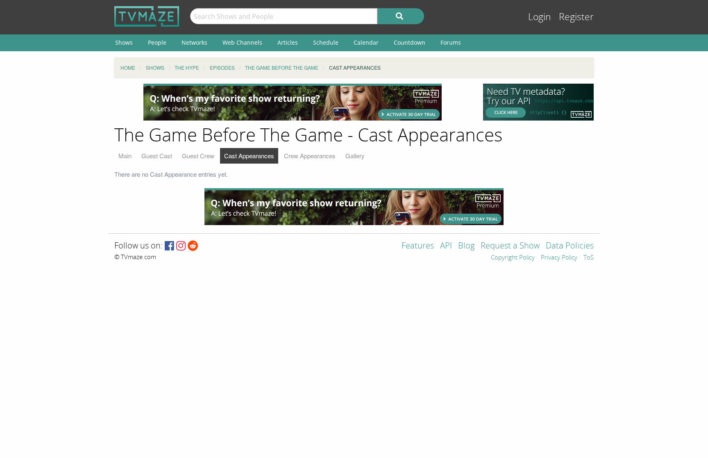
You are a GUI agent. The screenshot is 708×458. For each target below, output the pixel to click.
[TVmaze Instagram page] (181, 246)
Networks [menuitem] (194, 42)
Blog (466, 246)
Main (125, 155)
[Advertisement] (292, 102)
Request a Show (510, 246)
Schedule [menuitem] (325, 42)
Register (576, 17)
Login (539, 17)
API (446, 246)
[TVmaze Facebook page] (169, 246)
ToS (588, 258)
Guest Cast (156, 155)
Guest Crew (198, 155)
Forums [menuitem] (450, 42)
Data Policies (570, 246)
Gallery (355, 155)
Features (418, 246)
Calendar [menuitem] (366, 42)
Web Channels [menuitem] (242, 42)
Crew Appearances (310, 155)
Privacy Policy (559, 258)
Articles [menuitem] (287, 42)
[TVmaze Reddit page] (193, 246)
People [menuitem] (157, 42)
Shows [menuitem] (124, 42)
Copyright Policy (513, 258)
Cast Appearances (249, 155)
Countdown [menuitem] (409, 42)
